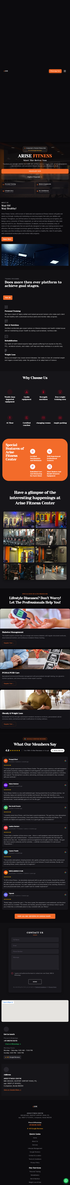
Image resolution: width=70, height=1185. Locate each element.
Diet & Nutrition (35, 1178)
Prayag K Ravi (13, 759)
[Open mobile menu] (65, 71)
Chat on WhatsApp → (13, 1044)
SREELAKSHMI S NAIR (16, 871)
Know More (7, 239)
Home (35, 1138)
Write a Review (58, 750)
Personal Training (35, 1171)
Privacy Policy (52, 987)
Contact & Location (35, 1155)
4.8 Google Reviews (36, 1128)
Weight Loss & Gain (35, 1182)
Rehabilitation (35, 1175)
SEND (35, 981)
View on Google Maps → (12, 1090)
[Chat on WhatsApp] (66, 1180)
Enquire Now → (9, 643)
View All (7, 297)
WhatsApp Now (55, 71)
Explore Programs (34, 177)
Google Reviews (35, 1152)
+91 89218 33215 (35, 1125)
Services (35, 1145)
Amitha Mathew (14, 826)
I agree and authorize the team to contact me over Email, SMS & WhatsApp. (34, 974)
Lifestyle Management (35, 1148)
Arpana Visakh (13, 851)
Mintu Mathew (14, 784)
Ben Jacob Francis (15, 806)
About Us (35, 1141)
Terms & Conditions (40, 987)
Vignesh (11, 893)
